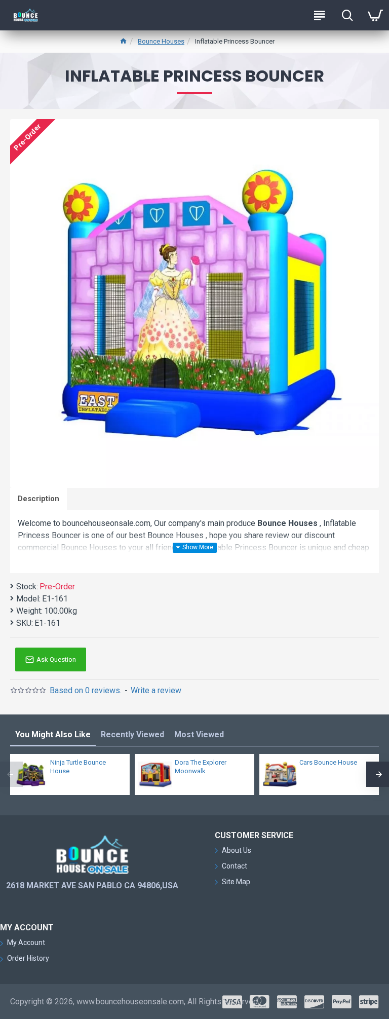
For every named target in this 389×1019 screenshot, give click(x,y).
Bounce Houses (161, 41)
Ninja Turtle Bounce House (78, 767)
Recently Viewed (132, 734)
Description (38, 498)
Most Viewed (199, 734)
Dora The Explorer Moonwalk (200, 767)
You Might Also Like (53, 734)
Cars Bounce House (328, 762)
